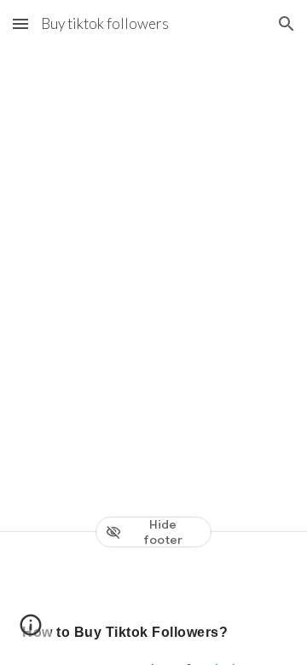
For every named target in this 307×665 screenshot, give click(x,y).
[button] (20, 23)
